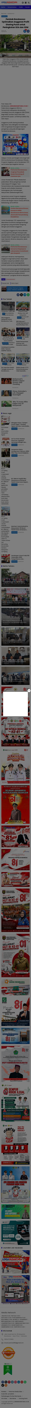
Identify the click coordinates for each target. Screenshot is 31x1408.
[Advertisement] (17, 704)
